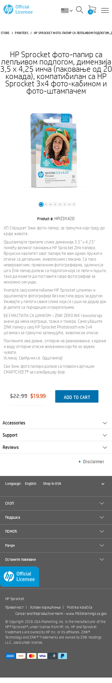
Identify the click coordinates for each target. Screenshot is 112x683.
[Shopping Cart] (92, 9)
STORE (5, 32)
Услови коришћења (45, 607)
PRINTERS (21, 32)
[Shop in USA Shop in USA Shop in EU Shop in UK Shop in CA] (69, 10)
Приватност (14, 607)
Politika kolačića (79, 607)
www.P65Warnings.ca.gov (86, 613)
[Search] (80, 11)
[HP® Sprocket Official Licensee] (18, 9)
